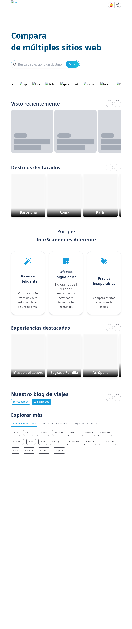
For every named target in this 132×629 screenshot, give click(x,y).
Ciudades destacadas (24, 423)
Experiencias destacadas (88, 423)
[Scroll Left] (109, 103)
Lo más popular (20, 401)
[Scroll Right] (117, 103)
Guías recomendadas (55, 423)
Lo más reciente (41, 401)
